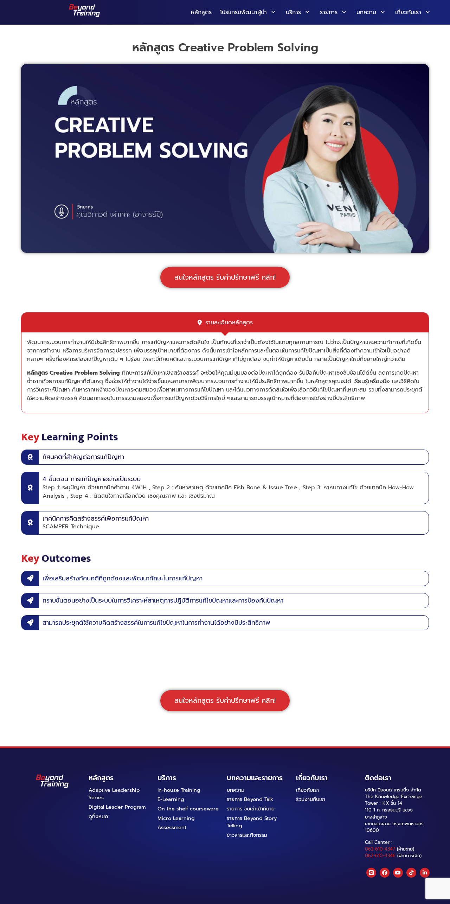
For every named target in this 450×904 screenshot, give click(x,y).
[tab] (225, 322)
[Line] (371, 873)
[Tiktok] (411, 873)
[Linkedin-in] (425, 873)
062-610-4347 (380, 849)
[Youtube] (398, 873)
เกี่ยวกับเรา (408, 12)
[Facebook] (385, 873)
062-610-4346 (380, 855)
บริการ (293, 12)
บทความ (366, 12)
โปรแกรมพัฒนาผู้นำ (243, 12)
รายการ (329, 12)
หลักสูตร (201, 12)
